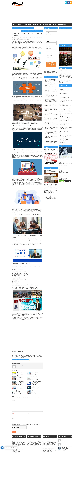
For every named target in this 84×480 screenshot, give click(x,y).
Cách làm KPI (61, 82)
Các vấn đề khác (62, 93)
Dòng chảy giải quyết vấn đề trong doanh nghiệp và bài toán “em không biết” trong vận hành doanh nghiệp (51, 88)
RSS (71, 2)
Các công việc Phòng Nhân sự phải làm (66, 90)
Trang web (13, 418)
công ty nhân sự (67, 81)
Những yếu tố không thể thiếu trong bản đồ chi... (35, 386)
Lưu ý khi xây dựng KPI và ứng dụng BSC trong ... (20, 377)
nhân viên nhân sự (65, 74)
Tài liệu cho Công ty (62, 24)
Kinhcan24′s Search (33, 445)
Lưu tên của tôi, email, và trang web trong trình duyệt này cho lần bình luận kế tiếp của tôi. (26, 424)
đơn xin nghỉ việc (65, 75)
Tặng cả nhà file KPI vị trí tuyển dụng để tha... (20, 372)
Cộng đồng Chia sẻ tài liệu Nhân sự (50, 198)
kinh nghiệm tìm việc (64, 76)
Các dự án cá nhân (47, 24)
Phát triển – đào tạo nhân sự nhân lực (65, 120)
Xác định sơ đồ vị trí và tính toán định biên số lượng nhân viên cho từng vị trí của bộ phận (51, 131)
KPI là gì (27, 359)
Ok (62, 439)
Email (29, 413)
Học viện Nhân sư (16, 27)
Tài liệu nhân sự (62, 125)
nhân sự (60, 70)
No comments (17, 38)
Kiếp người (61, 109)
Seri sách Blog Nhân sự (19, 39)
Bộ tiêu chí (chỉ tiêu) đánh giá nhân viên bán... (21, 386)
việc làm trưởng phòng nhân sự (64, 78)
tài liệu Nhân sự (28, 39)
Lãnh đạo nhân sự (62, 116)
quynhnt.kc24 (23, 37)
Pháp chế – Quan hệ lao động (64, 119)
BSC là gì (17, 359)
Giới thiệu (19, 24)
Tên (13, 413)
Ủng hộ (54, 24)
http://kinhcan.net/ (33, 442)
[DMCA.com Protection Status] (65, 182)
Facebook (68, 2)
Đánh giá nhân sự (62, 142)
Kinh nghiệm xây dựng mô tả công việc (66, 113)
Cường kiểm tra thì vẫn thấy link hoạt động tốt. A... (66, 449)
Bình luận (13, 400)
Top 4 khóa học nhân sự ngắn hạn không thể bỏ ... (20, 382)
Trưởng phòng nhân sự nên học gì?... (35, 391)
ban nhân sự (63, 77)
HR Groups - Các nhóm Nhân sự (50, 197)
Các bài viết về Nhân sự (63, 89)
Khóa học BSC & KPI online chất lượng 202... (35, 372)
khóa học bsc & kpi (22, 359)
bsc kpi (13, 359)
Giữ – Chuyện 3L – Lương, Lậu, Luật (65, 105)
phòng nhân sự (64, 70)
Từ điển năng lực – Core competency (65, 132)
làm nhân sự (69, 70)
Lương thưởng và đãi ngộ (64, 117)
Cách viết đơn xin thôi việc (64, 97)
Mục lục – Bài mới (37, 24)
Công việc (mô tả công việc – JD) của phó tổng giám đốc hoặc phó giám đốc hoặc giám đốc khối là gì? (51, 100)
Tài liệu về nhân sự (27, 24)
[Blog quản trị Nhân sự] (17, 3)
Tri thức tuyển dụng (63, 131)
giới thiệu (48, 450)
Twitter (66, 2)
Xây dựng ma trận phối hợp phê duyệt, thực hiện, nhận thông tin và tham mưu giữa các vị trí (51, 121)
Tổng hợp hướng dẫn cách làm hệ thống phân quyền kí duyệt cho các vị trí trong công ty (51, 124)
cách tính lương (62, 81)
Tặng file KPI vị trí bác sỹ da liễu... (35, 377)
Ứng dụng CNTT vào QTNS (64, 139)
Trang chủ (14, 24)
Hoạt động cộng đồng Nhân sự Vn (65, 108)
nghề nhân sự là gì (69, 77)
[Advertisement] (42, 14)
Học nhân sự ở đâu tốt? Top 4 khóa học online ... (36, 382)
